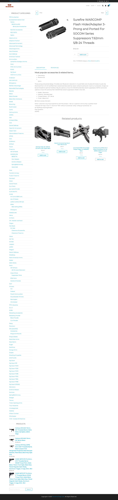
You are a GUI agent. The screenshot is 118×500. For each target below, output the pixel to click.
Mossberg (12, 255)
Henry (11, 215)
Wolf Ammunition (15, 75)
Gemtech (12, 178)
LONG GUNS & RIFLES (17, 202)
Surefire (97, 61)
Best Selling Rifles (17, 206)
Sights (12, 35)
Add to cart (83, 54)
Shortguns (13, 209)
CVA (10, 123)
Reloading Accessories (15, 313)
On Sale (12, 228)
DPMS (11, 136)
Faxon (11, 146)
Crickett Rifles (13, 120)
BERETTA (14, 156)
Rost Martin (12, 342)
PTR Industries (13, 305)
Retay (11, 323)
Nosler (11, 260)
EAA (10, 138)
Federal (12, 291)
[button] (67, 20)
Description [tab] (40, 67)
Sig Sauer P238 (13, 373)
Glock (11, 181)
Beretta (11, 91)
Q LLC (11, 307)
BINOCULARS (16, 24)
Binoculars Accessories (19, 26)
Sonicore (11, 392)
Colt (10, 117)
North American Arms (15, 257)
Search (29, 489)
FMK (10, 170)
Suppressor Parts (17, 275)
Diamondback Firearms (16, 133)
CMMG (11, 115)
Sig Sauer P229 (13, 371)
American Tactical (14, 56)
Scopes (11, 352)
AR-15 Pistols (14, 151)
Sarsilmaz (12, 347)
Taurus (11, 400)
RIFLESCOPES (13, 329)
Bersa (11, 93)
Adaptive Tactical (14, 40)
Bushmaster (13, 107)
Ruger (11, 344)
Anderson (12, 77)
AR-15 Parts (13, 268)
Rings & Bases (13, 336)
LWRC (11, 247)
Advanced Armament (15, 43)
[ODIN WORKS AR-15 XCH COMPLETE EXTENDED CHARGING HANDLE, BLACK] (37, 13)
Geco (11, 64)
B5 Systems (12, 83)
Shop (92, 5)
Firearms (12, 149)
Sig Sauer (13, 72)
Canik (11, 109)
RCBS (11, 310)
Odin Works (12, 263)
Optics (12, 22)
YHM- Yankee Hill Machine (17, 419)
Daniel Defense (13, 125)
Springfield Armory (17, 164)
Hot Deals (12, 226)
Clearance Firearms (17, 233)
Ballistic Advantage (15, 85)
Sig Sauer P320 (13, 376)
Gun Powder (14, 320)
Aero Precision (13, 51)
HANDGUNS (14, 154)
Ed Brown (12, 141)
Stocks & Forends (15, 281)
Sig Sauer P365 (13, 379)
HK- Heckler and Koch (15, 220)
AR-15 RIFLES (13, 80)
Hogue (11, 223)
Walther (11, 411)
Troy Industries (13, 405)
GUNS (11, 194)
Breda (11, 101)
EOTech (11, 144)
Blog (99, 5)
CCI (11, 288)
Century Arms (13, 112)
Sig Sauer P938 (13, 381)
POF (10, 284)
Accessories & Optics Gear (17, 19)
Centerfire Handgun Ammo (18, 61)
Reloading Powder (14, 315)
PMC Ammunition (15, 67)
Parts (89, 61)
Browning (12, 104)
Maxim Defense (14, 252)
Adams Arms (13, 38)
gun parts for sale (14, 189)
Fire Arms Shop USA (58, 496)
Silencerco (12, 387)
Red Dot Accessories (16, 30)
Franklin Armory (14, 173)
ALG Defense (13, 54)
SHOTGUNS (12, 358)
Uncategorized (13, 408)
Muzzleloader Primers (17, 296)
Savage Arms (13, 350)
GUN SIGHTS (13, 191)
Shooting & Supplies (15, 355)
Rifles (12, 204)
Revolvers (12, 326)
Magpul (11, 249)
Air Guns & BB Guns (16, 196)
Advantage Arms (14, 48)
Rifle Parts (13, 278)
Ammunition (13, 59)
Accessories (13, 331)
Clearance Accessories (18, 230)
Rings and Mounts (15, 333)
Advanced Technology (15, 46)
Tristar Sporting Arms (15, 403)
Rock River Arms (14, 339)
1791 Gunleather (14, 17)
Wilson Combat (14, 413)
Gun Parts (12, 186)
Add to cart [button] (43, 155)
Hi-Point (11, 218)
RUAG (12, 69)
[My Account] (105, 6)
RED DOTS (13, 32)
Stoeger (11, 397)
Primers (11, 286)
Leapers (11, 244)
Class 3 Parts (14, 273)
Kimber (11, 241)
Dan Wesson (15, 159)
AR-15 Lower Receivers (18, 270)
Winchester (13, 302)
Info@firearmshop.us (14, 0)
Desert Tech (12, 131)
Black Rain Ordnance (15, 99)
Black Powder (13, 96)
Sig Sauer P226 (13, 368)
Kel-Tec (11, 239)
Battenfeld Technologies (16, 88)
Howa (11, 236)
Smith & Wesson (16, 162)
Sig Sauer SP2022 (14, 384)
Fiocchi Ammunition (16, 294)
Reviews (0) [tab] (55, 67)
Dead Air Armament (15, 128)
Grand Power (13, 183)
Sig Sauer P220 (13, 366)
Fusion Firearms (14, 175)
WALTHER (15, 167)
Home (87, 5)
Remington (13, 299)
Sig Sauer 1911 (13, 363)
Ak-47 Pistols (14, 199)
